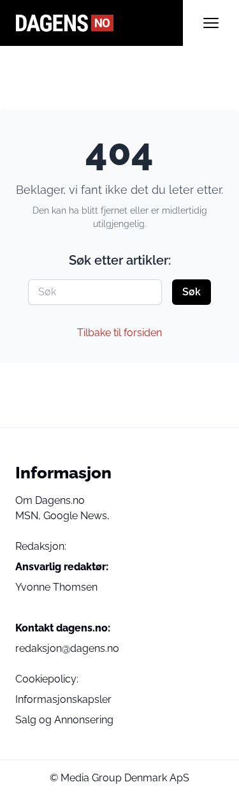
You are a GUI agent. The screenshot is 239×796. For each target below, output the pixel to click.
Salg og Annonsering (64, 720)
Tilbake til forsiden (119, 333)
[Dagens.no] (99, 23)
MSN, (29, 516)
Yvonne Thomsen (56, 587)
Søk (191, 292)
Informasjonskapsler (63, 699)
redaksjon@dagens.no (67, 648)
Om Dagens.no (50, 500)
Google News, (76, 516)
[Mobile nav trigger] (211, 23)
